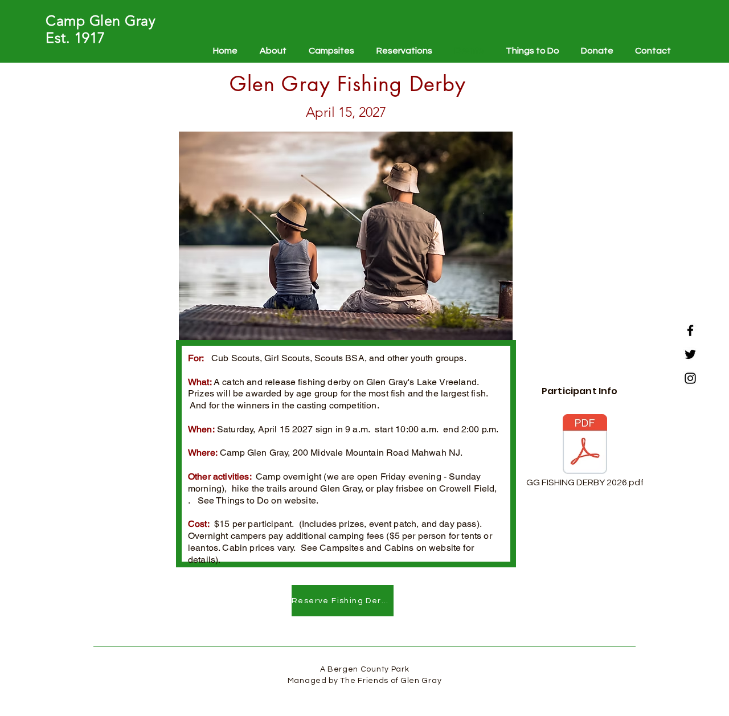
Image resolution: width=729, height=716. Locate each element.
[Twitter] (690, 354)
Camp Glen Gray (100, 20)
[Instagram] (690, 378)
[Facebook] (690, 330)
